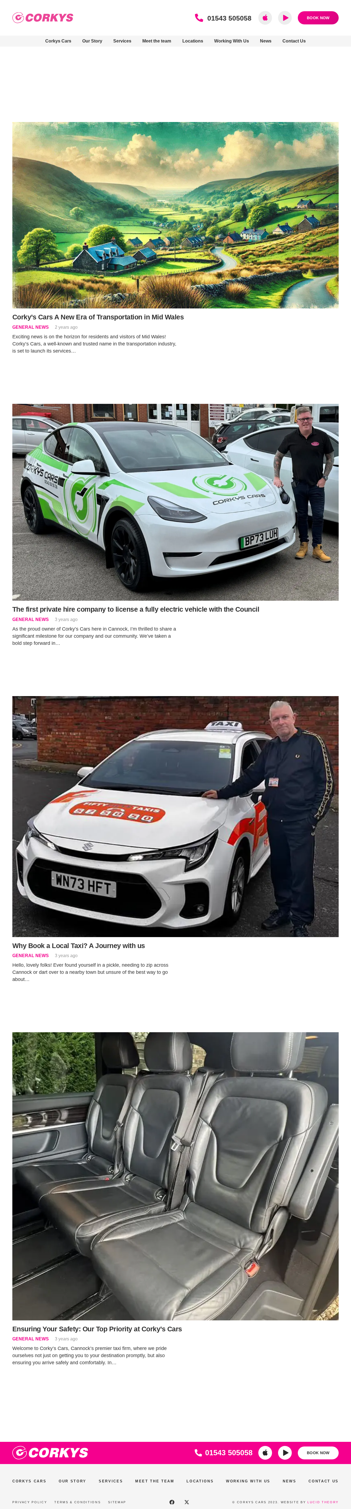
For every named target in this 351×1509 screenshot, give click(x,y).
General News (30, 327)
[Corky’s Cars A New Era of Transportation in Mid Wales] (175, 125)
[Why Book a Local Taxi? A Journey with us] (175, 699)
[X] (186, 1502)
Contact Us (323, 1481)
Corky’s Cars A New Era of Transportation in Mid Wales (98, 317)
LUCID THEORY (323, 1502)
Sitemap (117, 1502)
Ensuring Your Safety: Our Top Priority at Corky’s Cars (97, 1329)
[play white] (285, 1453)
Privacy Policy (29, 1502)
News (289, 1481)
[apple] (265, 18)
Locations (200, 1481)
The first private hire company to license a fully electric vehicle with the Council (135, 609)
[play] (285, 18)
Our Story (72, 1481)
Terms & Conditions (77, 1502)
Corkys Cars (29, 1481)
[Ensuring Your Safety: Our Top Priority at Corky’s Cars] (175, 1036)
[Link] (200, 17)
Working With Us (248, 1481)
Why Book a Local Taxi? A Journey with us (78, 945)
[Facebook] (171, 1502)
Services (111, 1481)
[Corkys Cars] (42, 17)
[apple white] (265, 1453)
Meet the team (154, 1481)
